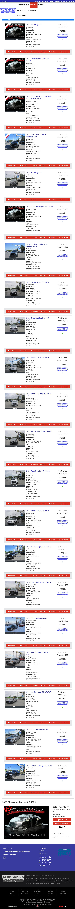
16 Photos (15, 633)
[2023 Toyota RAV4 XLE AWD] (15, 364)
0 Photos (15, 39)
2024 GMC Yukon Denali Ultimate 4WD (36, 135)
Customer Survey (37, 889)
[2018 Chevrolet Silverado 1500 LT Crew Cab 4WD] (15, 103)
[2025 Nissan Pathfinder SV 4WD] (15, 437)
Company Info (21, 16)
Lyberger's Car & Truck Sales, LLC (45, 899)
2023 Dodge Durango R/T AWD (39, 765)
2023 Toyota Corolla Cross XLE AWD (38, 394)
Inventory (33, 5)
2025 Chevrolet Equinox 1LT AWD (37, 319)
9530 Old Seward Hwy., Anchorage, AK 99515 (60, 1)
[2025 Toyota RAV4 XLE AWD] (15, 517)
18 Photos (15, 372)
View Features (64, 52)
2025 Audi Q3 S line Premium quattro (38, 472)
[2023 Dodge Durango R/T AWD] (15, 771)
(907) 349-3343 (40, 1)
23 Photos (15, 149)
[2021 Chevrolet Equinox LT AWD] (15, 213)
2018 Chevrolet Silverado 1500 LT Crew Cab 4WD (38, 97)
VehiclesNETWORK (36, 901)
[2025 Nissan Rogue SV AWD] (15, 288)
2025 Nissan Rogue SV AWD (37, 282)
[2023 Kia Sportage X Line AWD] (15, 552)
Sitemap (63, 891)
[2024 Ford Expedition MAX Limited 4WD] (15, 250)
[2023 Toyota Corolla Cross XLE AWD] (15, 400)
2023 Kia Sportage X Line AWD (38, 546)
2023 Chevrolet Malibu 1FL (37, 729)
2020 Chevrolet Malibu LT (36, 618)
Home (27, 5)
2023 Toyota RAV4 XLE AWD (37, 357)
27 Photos (15, 780)
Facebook (50, 895)
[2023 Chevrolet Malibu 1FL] (15, 736)
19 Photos (15, 408)
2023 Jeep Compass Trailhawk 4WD (38, 653)
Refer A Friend (50, 891)
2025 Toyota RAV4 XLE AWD (37, 510)
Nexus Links (63, 895)
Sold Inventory (63, 889)
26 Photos (15, 446)
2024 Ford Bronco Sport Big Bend (37, 59)
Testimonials (32, 10)
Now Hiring (50, 893)
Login (4, 1)
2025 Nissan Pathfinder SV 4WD (39, 431)
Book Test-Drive (24, 889)
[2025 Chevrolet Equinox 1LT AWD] (15, 324)
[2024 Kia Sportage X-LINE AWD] (15, 698)
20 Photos (15, 525)
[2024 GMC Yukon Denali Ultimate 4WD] (15, 141)
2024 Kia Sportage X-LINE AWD (38, 692)
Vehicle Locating (24, 893)
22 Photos (15, 187)
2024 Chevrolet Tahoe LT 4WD (38, 582)
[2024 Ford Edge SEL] (15, 31)
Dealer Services (21, 10)
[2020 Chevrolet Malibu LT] (15, 624)
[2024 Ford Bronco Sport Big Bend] (15, 65)
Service (50, 889)
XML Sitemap (63, 893)
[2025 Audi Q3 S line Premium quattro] (15, 477)
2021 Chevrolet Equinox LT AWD (39, 206)
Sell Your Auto (25, 891)
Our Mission (12, 891)
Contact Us (37, 893)
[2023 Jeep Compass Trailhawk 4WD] (15, 658)
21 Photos (15, 486)
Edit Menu (21, 5)
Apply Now (41, 5)
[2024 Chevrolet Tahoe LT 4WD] (15, 588)
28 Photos (15, 259)
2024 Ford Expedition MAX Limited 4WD (37, 245)
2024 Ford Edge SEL (34, 24)
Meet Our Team (37, 895)
